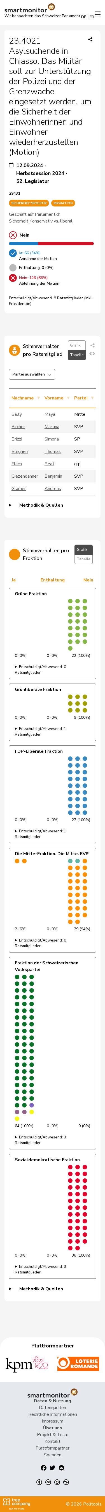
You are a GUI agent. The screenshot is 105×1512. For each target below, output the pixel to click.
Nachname (22, 398)
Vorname (54, 398)
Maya (50, 414)
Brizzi (16, 439)
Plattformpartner (52, 1448)
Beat (49, 464)
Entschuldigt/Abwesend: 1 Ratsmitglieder (40, 731)
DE (83, 17)
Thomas (53, 451)
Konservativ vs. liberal (51, 221)
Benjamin (53, 476)
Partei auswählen (29, 374)
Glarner (18, 489)
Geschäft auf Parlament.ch (34, 214)
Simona (52, 439)
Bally (16, 414)
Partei (81, 398)
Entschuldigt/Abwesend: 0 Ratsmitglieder (40, 669)
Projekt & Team (52, 1435)
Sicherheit (18, 221)
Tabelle (77, 355)
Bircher (18, 427)
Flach (16, 464)
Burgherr (19, 451)
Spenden (52, 1455)
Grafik (75, 345)
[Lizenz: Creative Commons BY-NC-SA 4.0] (52, 1482)
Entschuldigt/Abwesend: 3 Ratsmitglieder (40, 1139)
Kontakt (52, 1441)
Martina (52, 427)
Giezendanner (24, 476)
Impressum (52, 1421)
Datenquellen (52, 1408)
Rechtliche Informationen (52, 1414)
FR (92, 17)
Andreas (53, 489)
